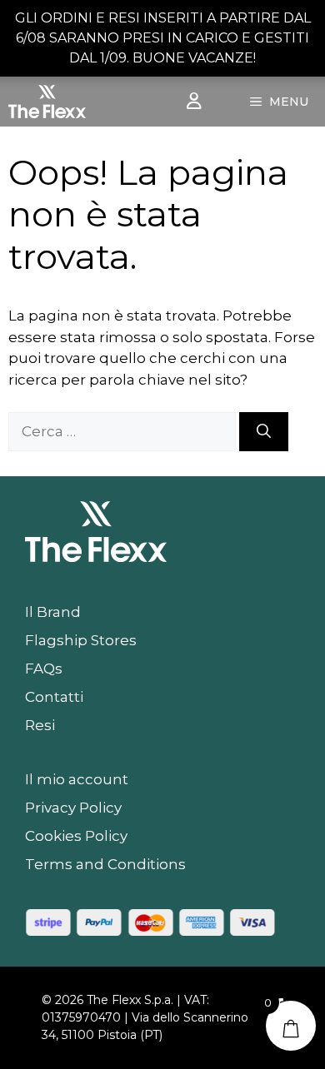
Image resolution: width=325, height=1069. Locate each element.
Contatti (54, 697)
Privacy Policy (73, 807)
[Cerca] (263, 432)
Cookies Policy (76, 836)
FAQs (43, 668)
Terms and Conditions (105, 864)
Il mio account (76, 779)
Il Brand (53, 612)
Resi (40, 725)
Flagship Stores (81, 640)
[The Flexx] (47, 102)
